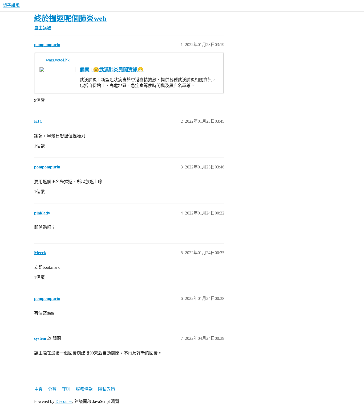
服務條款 (84, 389)
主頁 (38, 389)
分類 (52, 389)
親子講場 (11, 5)
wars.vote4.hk (58, 60)
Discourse (63, 401)
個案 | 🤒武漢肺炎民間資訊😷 (112, 69)
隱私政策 (106, 389)
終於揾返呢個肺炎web (70, 18)
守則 (66, 389)
